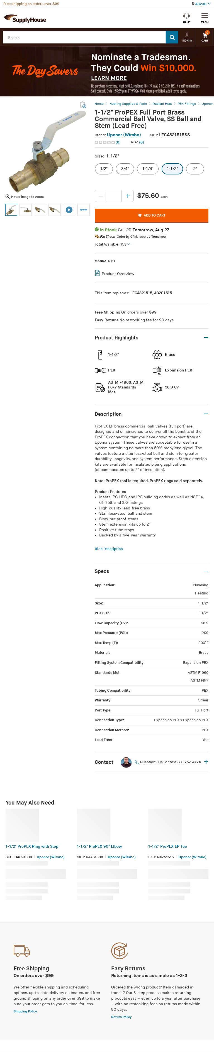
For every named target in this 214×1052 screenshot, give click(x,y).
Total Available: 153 (111, 244)
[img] (105, 142)
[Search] (172, 37)
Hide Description (109, 549)
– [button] (205, 338)
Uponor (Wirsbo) (124, 135)
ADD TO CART (155, 215)
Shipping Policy (25, 1011)
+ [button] (206, 762)
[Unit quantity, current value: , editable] (114, 196)
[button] (108, 142)
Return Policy (121, 1017)
